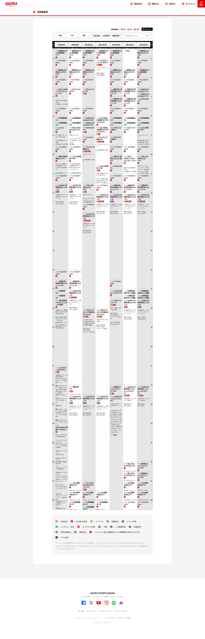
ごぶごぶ (61, 127)
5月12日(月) (116, 45)
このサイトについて (80, 618)
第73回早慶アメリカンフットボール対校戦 (61, 302)
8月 (131, 29)
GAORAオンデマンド (105, 611)
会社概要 (119, 618)
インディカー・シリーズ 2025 (102, 61)
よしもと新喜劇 (75, 157)
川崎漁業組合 (62, 118)
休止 (115, 435)
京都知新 (62, 291)
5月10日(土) (89, 45)
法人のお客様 (109, 618)
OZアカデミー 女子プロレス (61, 368)
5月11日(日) (102, 45)
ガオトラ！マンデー (115, 301)
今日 (72, 35)
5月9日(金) (75, 45)
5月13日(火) (130, 45)
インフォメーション (61, 61)
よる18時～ (106, 35)
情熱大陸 (76, 387)
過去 (137, 29)
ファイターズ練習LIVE (88, 148)
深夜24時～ (116, 35)
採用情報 (128, 618)
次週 (83, 35)
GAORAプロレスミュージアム (116, 397)
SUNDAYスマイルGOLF (88, 119)
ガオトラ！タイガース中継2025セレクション (89, 312)
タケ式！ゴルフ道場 (115, 128)
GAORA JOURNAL (121, 611)
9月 (124, 29)
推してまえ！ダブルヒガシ (129, 465)
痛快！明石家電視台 (61, 157)
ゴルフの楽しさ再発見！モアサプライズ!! (103, 120)
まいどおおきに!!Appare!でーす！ (88, 485)
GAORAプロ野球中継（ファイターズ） (61, 187)
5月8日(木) (61, 45)
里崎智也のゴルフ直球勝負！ (61, 52)
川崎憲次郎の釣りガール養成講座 (129, 293)
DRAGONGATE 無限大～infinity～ (61, 428)
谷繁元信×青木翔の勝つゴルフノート (61, 283)
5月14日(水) (143, 45)
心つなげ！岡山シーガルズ (116, 292)
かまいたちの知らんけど (75, 128)
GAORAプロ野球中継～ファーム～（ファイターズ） (129, 390)
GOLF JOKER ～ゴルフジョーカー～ (61, 91)
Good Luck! (90, 127)
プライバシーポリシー (96, 618)
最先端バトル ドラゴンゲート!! (115, 389)
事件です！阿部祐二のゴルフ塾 (116, 157)
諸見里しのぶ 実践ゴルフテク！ (61, 71)
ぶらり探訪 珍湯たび (74, 484)
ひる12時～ (97, 35)
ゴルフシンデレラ (75, 90)
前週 (60, 35)
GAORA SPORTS (91, 611)
